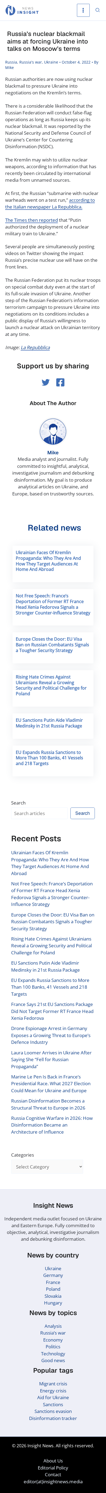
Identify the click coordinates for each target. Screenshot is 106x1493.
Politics (53, 1346)
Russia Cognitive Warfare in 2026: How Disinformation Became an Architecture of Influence (52, 1125)
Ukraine (51, 62)
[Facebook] (60, 382)
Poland (53, 1289)
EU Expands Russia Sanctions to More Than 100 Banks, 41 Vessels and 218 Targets (49, 758)
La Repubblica (35, 347)
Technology (53, 1353)
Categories (22, 1155)
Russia (11, 62)
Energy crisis (53, 1391)
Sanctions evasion (53, 1411)
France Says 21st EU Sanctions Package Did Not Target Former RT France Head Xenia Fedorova (52, 1011)
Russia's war (30, 62)
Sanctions (53, 1404)
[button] (98, 10)
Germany (53, 1275)
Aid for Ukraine (53, 1397)
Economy (53, 1340)
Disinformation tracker (53, 1418)
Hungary (53, 1303)
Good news (53, 1360)
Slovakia (53, 1296)
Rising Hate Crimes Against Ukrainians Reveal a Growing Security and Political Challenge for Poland (51, 685)
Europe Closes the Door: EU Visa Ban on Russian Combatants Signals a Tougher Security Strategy (52, 644)
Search (18, 803)
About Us (53, 1461)
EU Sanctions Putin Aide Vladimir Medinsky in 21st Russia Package (49, 723)
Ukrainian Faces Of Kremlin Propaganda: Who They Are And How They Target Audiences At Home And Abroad (48, 560)
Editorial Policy (53, 1468)
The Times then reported (31, 220)
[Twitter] (46, 382)
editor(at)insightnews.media (53, 1481)
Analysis (53, 1326)
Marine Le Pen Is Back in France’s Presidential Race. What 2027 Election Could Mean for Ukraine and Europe (51, 1084)
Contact (53, 1474)
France (53, 1282)
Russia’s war (53, 1333)
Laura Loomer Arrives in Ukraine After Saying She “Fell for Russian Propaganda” (51, 1060)
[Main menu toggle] (83, 10)
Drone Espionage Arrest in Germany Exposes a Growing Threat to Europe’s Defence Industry (51, 1035)
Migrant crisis (53, 1384)
